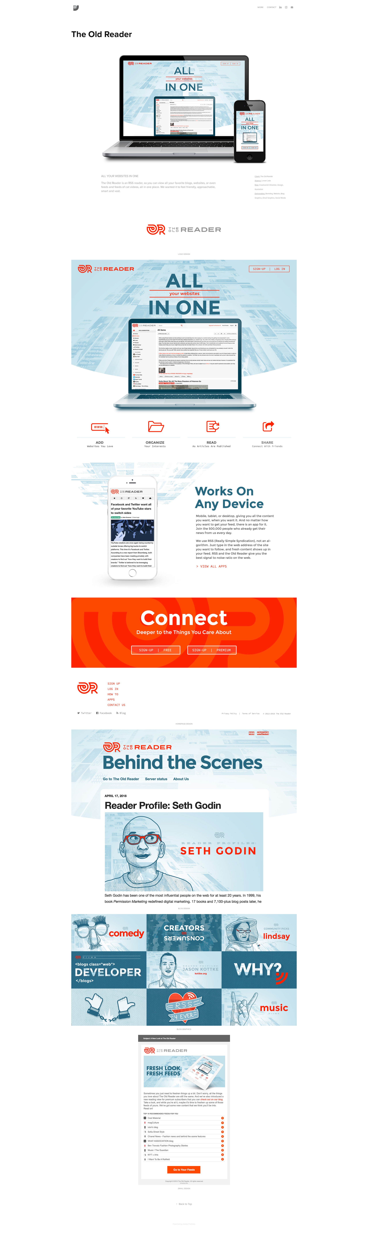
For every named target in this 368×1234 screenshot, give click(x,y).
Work (260, 7)
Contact (271, 7)
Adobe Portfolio (189, 1224)
